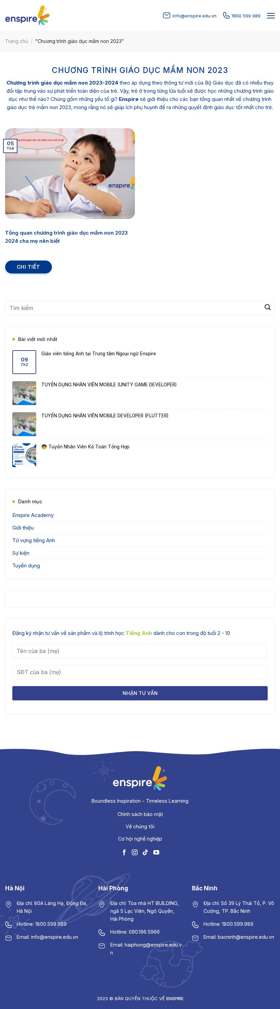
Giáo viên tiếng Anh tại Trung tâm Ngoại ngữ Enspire (98, 353)
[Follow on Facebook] (124, 852)
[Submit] (268, 308)
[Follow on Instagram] (135, 852)
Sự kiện (20, 553)
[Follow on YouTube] (156, 852)
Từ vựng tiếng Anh (33, 540)
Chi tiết (28, 267)
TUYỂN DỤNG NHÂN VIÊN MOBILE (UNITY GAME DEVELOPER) (109, 384)
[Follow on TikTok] (145, 852)
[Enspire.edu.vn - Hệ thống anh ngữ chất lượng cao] (27, 15)
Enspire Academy (33, 515)
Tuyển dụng (26, 565)
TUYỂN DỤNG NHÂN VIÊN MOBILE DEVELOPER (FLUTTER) (104, 415)
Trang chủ (16, 41)
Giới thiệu (23, 527)
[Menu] (270, 16)
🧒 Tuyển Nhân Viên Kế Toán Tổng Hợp (85, 446)
